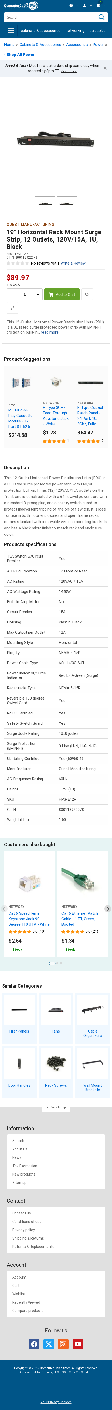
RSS (63, 1344)
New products (24, 1174)
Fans (56, 1031)
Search (18, 1141)
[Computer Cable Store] (21, 5)
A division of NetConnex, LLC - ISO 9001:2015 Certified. (56, 1372)
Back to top (58, 1107)
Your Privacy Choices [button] (56, 1402)
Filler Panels (19, 1031)
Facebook (34, 1344)
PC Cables (98, 30)
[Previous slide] (4, 908)
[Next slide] (107, 908)
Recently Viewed (26, 1302)
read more (50, 332)
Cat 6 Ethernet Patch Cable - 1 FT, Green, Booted (79, 919)
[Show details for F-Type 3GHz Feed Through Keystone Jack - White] (56, 383)
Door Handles (19, 1085)
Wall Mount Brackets (92, 1087)
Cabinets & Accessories (40, 30)
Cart (16, 1285)
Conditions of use (27, 1221)
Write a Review (73, 263)
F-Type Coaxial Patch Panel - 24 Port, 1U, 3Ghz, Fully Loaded (90, 416)
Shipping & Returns (28, 1238)
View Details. (69, 71)
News (17, 1157)
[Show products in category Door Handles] (19, 1064)
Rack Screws (56, 1085)
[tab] (52, 963)
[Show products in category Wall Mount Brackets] (93, 1064)
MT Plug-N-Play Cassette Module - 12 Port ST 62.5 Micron (20, 418)
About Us (20, 1149)
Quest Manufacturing (30, 224)
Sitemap (19, 1182)
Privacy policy (23, 1230)
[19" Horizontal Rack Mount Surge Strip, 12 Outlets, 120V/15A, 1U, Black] (56, 139)
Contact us (21, 1213)
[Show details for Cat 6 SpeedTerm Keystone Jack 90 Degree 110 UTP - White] (30, 884)
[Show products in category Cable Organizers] (93, 1010)
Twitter (48, 1344)
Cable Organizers (92, 1033)
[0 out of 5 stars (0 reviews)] (18, 263)
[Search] (102, 17)
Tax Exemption (24, 1166)
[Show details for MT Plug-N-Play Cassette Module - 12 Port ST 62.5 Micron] (21, 383)
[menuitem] (74, 5)
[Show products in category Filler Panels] (19, 1010)
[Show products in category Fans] (56, 1010)
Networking (75, 30)
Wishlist (19, 1294)
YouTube (78, 1344)
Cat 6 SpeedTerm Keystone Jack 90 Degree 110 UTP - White (29, 919)
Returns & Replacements (33, 1247)
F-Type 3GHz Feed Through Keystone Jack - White (56, 415)
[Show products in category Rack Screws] (56, 1064)
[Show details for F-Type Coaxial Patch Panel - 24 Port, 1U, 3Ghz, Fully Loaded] (90, 383)
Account (19, 1277)
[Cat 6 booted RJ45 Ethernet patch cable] (82, 884)
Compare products (28, 1311)
